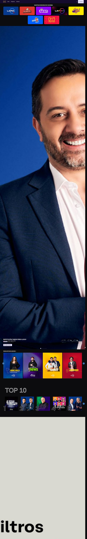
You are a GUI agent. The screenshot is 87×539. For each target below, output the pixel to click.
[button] (77, 1)
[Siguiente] (84, 404)
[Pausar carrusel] (85, 347)
